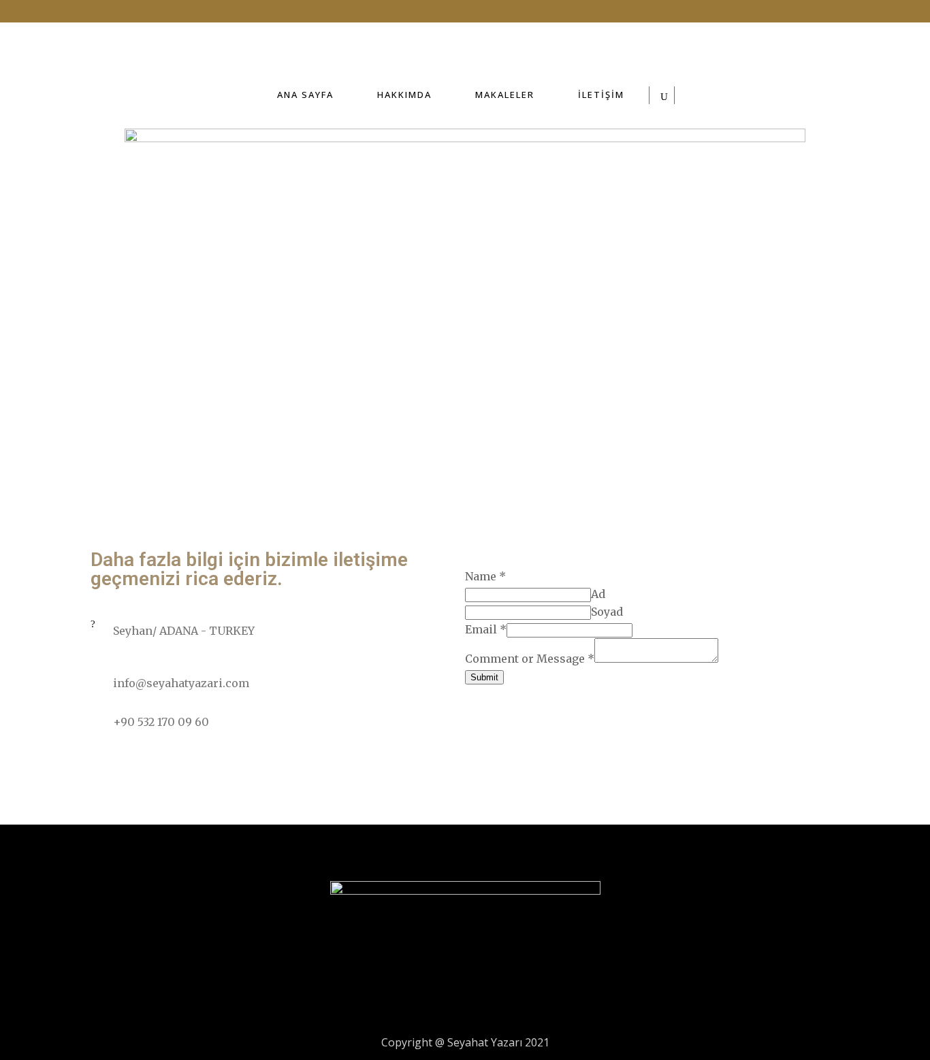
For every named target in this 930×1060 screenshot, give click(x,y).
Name (485, 576)
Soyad (607, 611)
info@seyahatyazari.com (181, 683)
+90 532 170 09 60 (161, 722)
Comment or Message (529, 658)
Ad (598, 594)
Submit (484, 677)
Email (486, 629)
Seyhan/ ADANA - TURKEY (184, 630)
